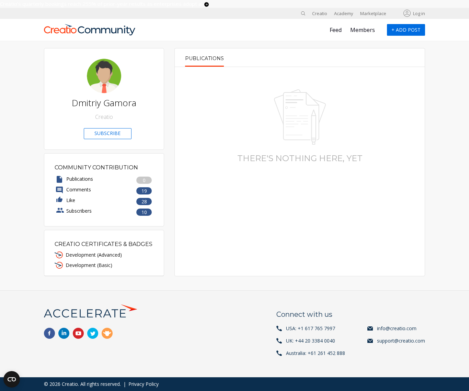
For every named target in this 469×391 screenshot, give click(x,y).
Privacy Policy (143, 384)
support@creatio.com (401, 340)
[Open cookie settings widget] (11, 379)
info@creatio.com (396, 328)
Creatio (319, 13)
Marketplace (373, 13)
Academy (343, 13)
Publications (204, 58)
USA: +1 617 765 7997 (310, 328)
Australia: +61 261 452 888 (315, 353)
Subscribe (107, 133)
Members (362, 30)
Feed (336, 30)
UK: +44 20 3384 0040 (310, 340)
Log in (419, 13)
